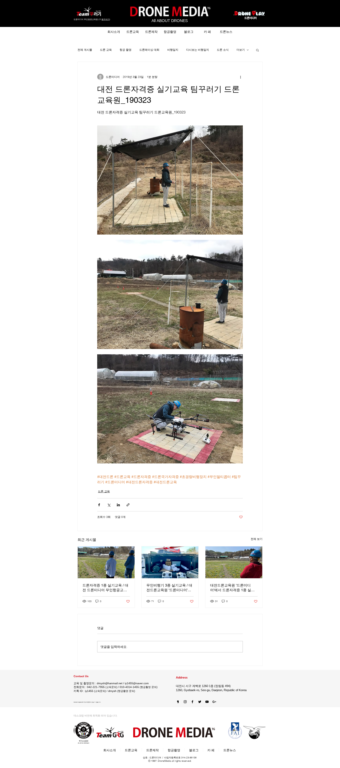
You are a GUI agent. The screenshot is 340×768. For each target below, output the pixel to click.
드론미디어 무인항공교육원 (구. (88, 19)
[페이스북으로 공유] (99, 505)
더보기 (241, 50)
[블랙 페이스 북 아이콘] (192, 702)
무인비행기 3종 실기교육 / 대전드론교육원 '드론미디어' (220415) (169, 587)
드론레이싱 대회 (149, 50)
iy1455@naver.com (137, 683)
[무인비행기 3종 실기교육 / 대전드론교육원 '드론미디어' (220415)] (170, 562)
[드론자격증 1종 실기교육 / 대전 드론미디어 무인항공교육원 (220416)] (106, 562)
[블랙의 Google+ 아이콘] (214, 702)
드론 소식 (223, 50)
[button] (257, 50)
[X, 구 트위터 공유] (109, 505)
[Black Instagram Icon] (185, 702)
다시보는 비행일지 (197, 50)
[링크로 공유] (128, 505)
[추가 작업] (240, 77)
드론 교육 (106, 50)
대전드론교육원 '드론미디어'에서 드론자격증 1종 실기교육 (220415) (232, 587)
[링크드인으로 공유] (118, 505)
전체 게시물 (85, 50)
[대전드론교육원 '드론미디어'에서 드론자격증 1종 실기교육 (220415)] (233, 562)
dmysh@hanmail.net (109, 683)
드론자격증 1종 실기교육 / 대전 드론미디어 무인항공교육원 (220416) (105, 587)
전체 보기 (256, 539)
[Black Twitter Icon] (200, 702)
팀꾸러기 (105, 19)
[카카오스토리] (178, 702)
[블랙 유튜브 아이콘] (207, 702)
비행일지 (172, 50)
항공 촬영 (125, 50)
